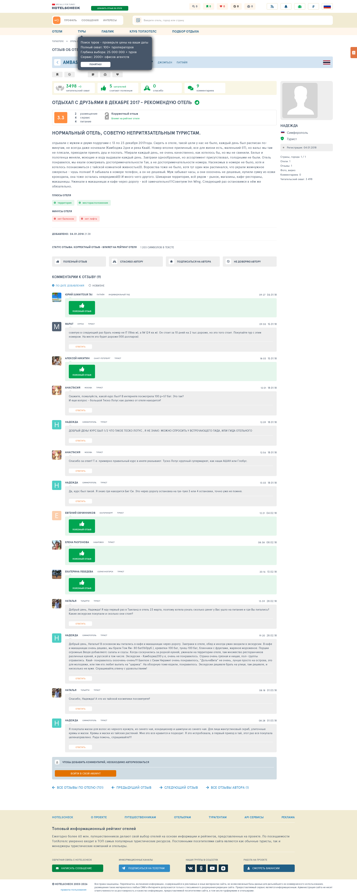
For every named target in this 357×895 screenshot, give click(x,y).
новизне (98, 285)
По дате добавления (70, 285)
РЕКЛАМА (288, 817)
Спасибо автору (131, 261)
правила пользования (73, 889)
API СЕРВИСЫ (254, 817)
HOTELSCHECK (62, 817)
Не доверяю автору (247, 261)
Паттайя (182, 62)
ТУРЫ (82, 31)
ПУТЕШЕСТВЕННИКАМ (140, 817)
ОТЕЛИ (57, 31)
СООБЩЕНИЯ (90, 20)
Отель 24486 (76, 41)
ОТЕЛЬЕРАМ (182, 817)
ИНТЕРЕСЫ (110, 20)
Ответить (80, 346)
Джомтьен (165, 62)
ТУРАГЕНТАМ (218, 817)
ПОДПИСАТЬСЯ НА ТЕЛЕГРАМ (146, 868)
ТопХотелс (58, 41)
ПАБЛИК (108, 31)
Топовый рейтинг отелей (94, 828)
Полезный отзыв (75, 261)
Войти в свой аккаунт (86, 773)
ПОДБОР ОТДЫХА (185, 31)
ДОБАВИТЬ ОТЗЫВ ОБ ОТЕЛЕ (109, 8)
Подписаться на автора (194, 261)
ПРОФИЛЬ (70, 20)
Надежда (289, 125)
